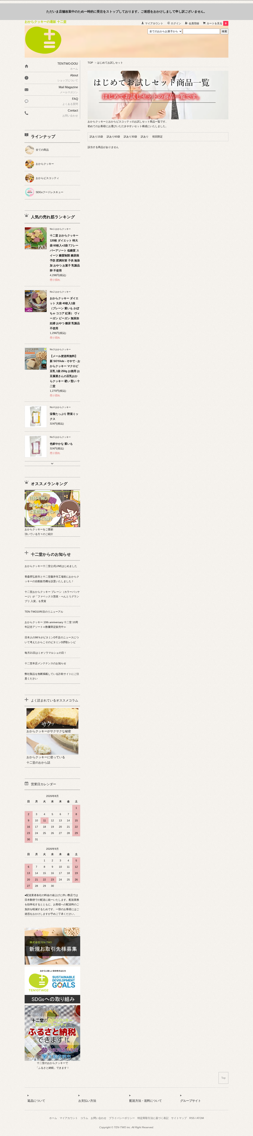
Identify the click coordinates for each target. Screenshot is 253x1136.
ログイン (176, 23)
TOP (90, 62)
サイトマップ (179, 1118)
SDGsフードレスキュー (49, 192)
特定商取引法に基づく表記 (153, 1118)
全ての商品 (42, 149)
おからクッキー (45, 163)
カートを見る (217, 23)
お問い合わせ (98, 1118)
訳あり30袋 (130, 136)
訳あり (145, 136)
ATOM (200, 1118)
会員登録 (194, 23)
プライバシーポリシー (122, 1118)
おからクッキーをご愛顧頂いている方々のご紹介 (39, 531)
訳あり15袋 (96, 136)
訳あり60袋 (113, 136)
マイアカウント (154, 23)
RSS (191, 1118)
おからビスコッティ (47, 178)
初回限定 (157, 136)
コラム (84, 1118)
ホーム (53, 1118)
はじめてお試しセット (110, 62)
